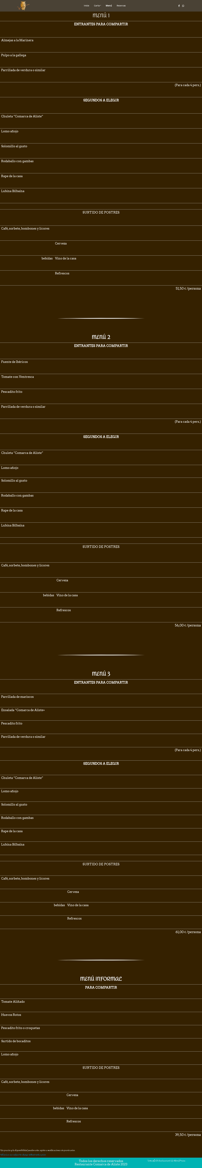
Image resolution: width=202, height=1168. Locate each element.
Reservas (121, 5)
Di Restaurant (163, 1160)
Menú (109, 5)
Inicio (86, 5)
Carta (97, 5)
